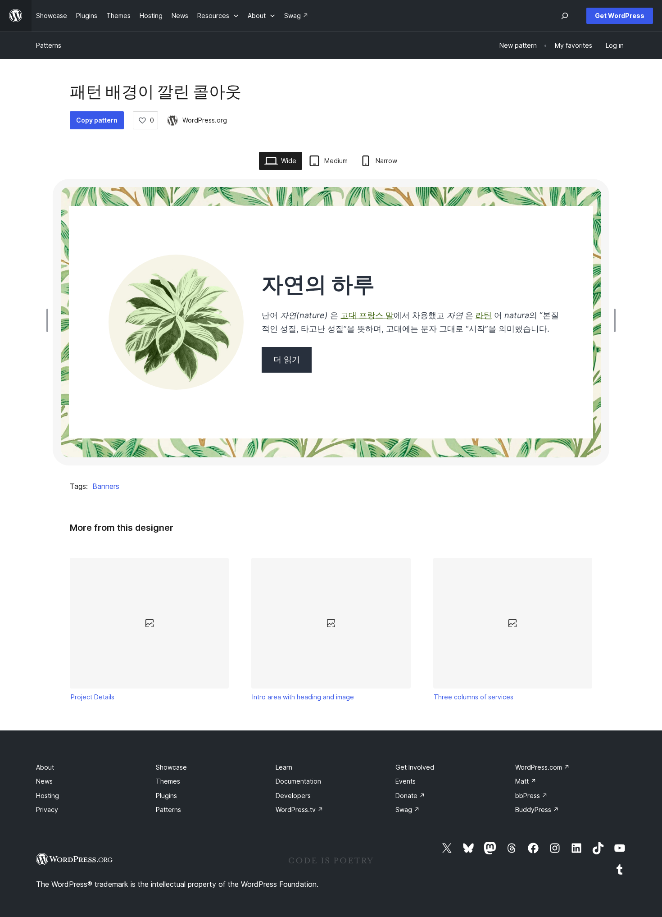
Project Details (92, 697)
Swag (407, 809)
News (44, 781)
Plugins (166, 795)
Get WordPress (619, 15)
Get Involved (414, 767)
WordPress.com (542, 767)
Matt (525, 781)
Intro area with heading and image (303, 697)
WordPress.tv (299, 809)
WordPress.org (204, 120)
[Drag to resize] (49, 320)
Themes (168, 781)
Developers (293, 795)
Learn (284, 767)
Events (405, 781)
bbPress (531, 795)
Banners (105, 486)
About (45, 767)
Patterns (48, 45)
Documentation (298, 781)
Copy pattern (97, 120)
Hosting (47, 795)
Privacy (47, 809)
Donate (410, 795)
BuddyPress (537, 809)
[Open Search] (564, 16)
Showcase (171, 767)
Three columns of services (473, 697)
